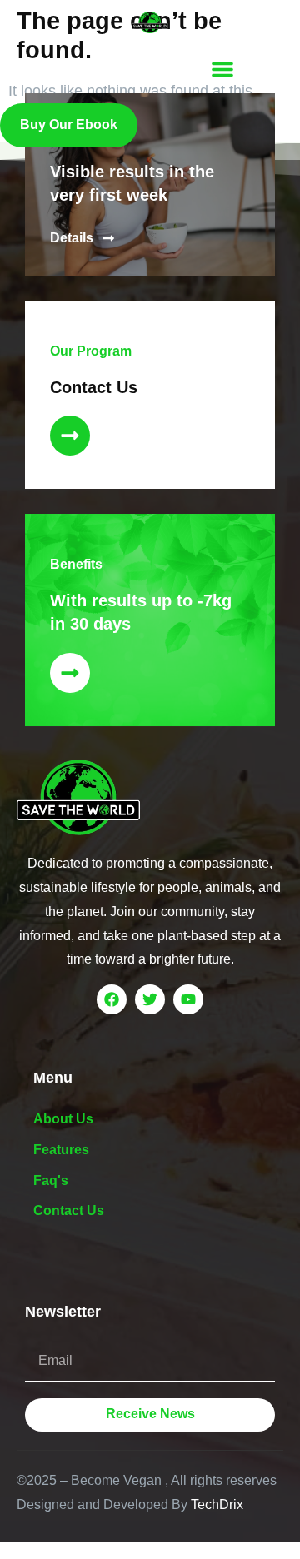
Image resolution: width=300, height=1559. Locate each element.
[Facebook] (112, 999)
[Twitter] (150, 999)
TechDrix (217, 1504)
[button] (222, 69)
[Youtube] (188, 999)
